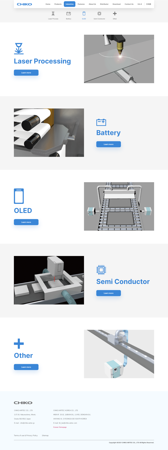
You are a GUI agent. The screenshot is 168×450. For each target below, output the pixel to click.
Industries (70, 4)
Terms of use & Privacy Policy (26, 435)
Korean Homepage (60, 427)
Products (57, 4)
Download (117, 4)
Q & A (140, 4)
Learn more (26, 73)
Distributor (104, 4)
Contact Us (129, 4)
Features (81, 4)
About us (92, 4)
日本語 (148, 4)
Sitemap (45, 435)
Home (48, 4)
